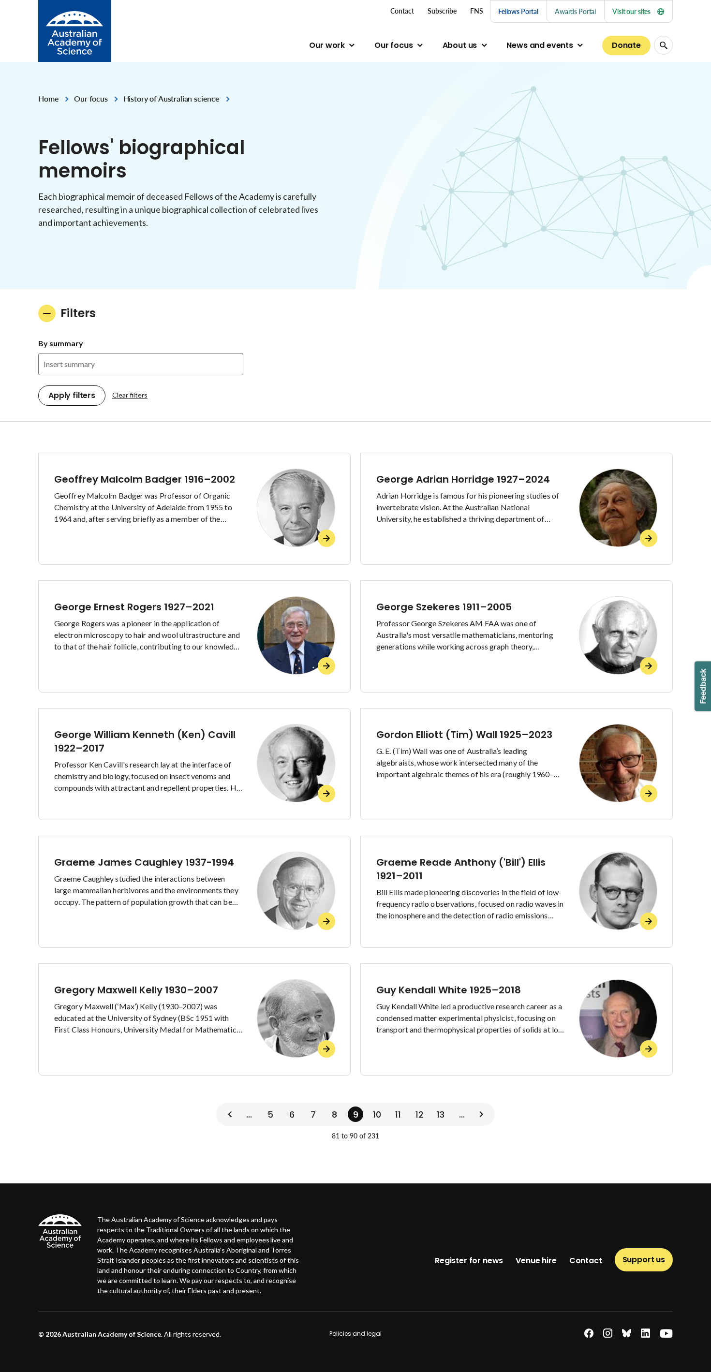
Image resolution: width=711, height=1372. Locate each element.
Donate (626, 45)
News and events (539, 45)
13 (440, 1114)
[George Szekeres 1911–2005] (516, 636)
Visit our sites (631, 11)
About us (460, 45)
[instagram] (607, 1333)
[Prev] (230, 1114)
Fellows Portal (518, 11)
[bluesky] (626, 1333)
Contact (585, 1260)
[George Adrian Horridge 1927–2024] (516, 508)
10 (377, 1114)
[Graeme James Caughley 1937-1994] (194, 891)
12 (419, 1114)
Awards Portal (575, 11)
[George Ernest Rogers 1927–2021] (194, 636)
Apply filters (71, 395)
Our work (327, 45)
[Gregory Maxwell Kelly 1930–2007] (194, 1019)
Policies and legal (355, 1333)
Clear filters (130, 395)
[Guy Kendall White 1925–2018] (516, 1019)
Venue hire (536, 1260)
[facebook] (588, 1333)
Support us (643, 1259)
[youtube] (666, 1333)
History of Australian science (171, 98)
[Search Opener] (663, 45)
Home (48, 98)
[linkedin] (645, 1333)
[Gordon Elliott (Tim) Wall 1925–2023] (516, 764)
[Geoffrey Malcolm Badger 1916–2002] (194, 508)
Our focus (393, 45)
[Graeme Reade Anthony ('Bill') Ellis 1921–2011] (516, 891)
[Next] (481, 1114)
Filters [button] (78, 313)
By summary (60, 343)
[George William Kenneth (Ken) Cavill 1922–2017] (194, 764)
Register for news (469, 1260)
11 (398, 1114)
